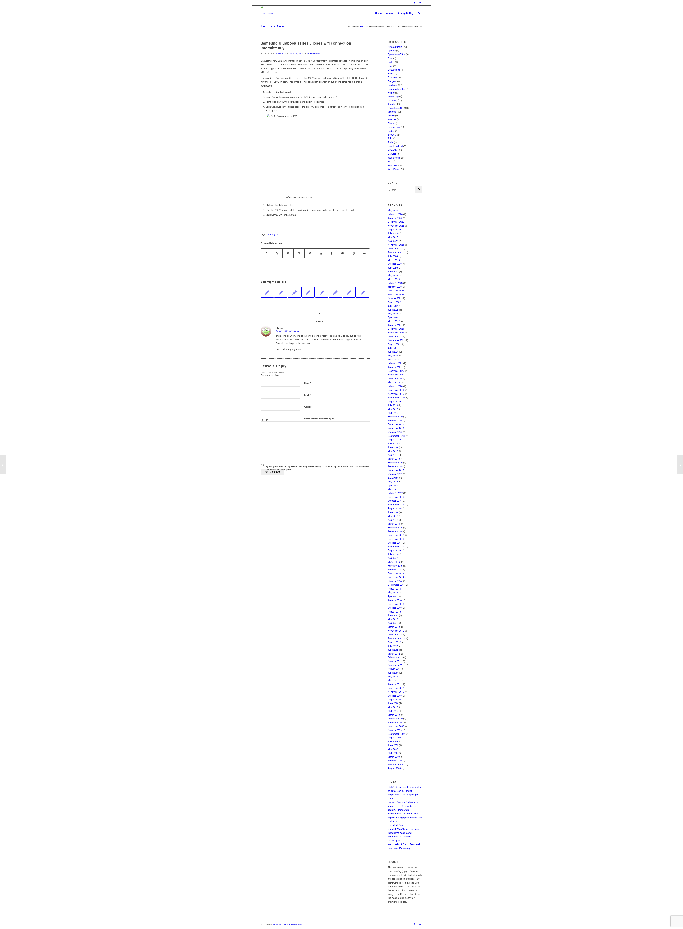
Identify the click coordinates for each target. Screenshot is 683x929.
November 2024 (396, 244)
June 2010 (393, 703)
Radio (391, 131)
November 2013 (396, 604)
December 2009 (396, 726)
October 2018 (395, 432)
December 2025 (396, 221)
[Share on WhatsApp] (299, 253)
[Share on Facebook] (266, 253)
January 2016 (395, 531)
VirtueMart (393, 150)
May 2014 (393, 592)
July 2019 (393, 405)
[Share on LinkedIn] (320, 253)
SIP (390, 138)
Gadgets (392, 81)
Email (307, 394)
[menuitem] (418, 13)
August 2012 (394, 642)
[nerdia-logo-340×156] (267, 13)
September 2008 (396, 764)
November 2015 (396, 539)
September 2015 (396, 546)
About (389, 13)
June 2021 (393, 351)
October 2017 (395, 474)
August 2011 (394, 668)
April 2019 (393, 412)
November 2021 (396, 332)
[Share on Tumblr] (331, 253)
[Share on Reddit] (353, 253)
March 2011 (394, 680)
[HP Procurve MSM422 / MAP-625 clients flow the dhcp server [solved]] (362, 292)
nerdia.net (277, 924)
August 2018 (394, 439)
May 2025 (393, 237)
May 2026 (393, 210)
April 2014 (393, 596)
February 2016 (395, 527)
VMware (392, 153)
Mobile (391, 115)
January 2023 (395, 286)
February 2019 (395, 416)
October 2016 (395, 500)
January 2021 (395, 367)
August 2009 (394, 737)
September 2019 (396, 397)
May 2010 (393, 707)
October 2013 (395, 607)
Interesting (393, 96)
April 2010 (393, 710)
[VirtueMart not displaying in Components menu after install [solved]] (3, 464)
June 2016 (393, 512)
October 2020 (395, 378)
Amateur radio (395, 46)
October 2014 (395, 581)
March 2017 (394, 489)
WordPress (393, 169)
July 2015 (393, 554)
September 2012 (396, 638)
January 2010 (395, 722)
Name (307, 383)
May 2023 (393, 275)
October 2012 (395, 634)
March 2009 (394, 756)
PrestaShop (394, 127)
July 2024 (393, 256)
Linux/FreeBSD (395, 108)
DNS (390, 66)
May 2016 (393, 516)
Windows (392, 165)
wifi (278, 234)
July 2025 (393, 233)
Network (392, 119)
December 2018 (396, 424)
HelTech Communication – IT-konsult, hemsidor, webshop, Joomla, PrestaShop (403, 805)
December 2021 (396, 328)
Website (308, 406)
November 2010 (396, 691)
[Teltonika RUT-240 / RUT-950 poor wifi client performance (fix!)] (280, 292)
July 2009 (393, 741)
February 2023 (395, 283)
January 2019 (395, 420)
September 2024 (396, 252)
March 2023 (394, 279)
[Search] (418, 13)
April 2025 (393, 241)
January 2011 (395, 684)
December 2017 (396, 470)
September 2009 (396, 733)
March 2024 (394, 260)
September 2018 (396, 435)
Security (392, 134)
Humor (391, 92)
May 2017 (393, 481)
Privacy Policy (405, 13)
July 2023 (393, 267)
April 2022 (393, 317)
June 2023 (393, 271)
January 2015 (395, 569)
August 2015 (394, 550)
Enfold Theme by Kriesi (293, 924)
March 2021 (394, 359)
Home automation (397, 88)
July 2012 (393, 646)
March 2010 (394, 714)
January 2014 (395, 600)
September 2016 (396, 504)
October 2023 (395, 263)
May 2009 (393, 749)
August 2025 (394, 229)
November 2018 (396, 428)
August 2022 (394, 302)
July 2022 (393, 305)
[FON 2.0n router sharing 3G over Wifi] (267, 292)
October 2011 (395, 661)
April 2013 (393, 623)
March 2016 (394, 523)
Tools (390, 142)
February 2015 (395, 565)
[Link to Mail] (419, 2)
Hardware (293, 53)
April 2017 (393, 485)
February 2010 (395, 718)
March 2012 (394, 653)
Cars (390, 58)
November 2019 (396, 393)
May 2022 (393, 313)
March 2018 (394, 458)
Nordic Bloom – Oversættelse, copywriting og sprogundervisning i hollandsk (405, 817)
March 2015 (394, 562)
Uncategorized (395, 146)
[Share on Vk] (342, 253)
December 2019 (396, 389)
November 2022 (396, 294)
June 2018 (393, 447)
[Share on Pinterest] (310, 253)
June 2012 (393, 649)
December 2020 (396, 370)
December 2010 (396, 688)
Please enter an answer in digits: (319, 418)
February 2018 (395, 462)
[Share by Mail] (364, 253)
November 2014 (396, 577)
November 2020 (396, 374)
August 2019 (394, 401)
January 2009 (395, 760)
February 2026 (395, 214)
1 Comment (280, 53)
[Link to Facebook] (414, 2)
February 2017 (395, 493)
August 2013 (394, 611)
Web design (394, 157)
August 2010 (394, 699)
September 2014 (396, 584)
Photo (391, 123)
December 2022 (396, 290)
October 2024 (395, 248)
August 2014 (394, 588)
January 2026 (395, 218)
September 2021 (396, 340)
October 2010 (395, 695)
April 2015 (393, 558)
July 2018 (393, 443)
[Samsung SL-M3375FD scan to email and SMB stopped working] (349, 292)
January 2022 (395, 325)
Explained (393, 77)
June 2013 (393, 615)
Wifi (299, 53)
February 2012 (395, 657)
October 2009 (395, 730)
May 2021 (393, 355)
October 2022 (395, 298)
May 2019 (393, 409)
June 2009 (393, 745)
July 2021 (393, 347)
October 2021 (395, 336)
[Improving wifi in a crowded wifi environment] (308, 292)
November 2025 (396, 225)
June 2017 (393, 477)
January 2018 (395, 466)
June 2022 (393, 309)
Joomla (391, 104)
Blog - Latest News (272, 26)
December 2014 (396, 573)
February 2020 (395, 386)
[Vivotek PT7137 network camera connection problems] (321, 292)
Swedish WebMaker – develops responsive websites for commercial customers (404, 832)
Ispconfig (392, 100)
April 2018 (393, 454)
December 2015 (396, 535)
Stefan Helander (313, 53)
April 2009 (393, 752)
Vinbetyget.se (395, 840)
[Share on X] (277, 253)
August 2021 (394, 344)
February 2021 (395, 363)
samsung (271, 234)
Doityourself (394, 69)
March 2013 (394, 626)
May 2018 (393, 451)
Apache (392, 50)
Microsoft (392, 111)
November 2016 (396, 497)
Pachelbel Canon (396, 825)
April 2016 (393, 519)
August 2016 (394, 508)
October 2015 (395, 542)
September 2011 (396, 665)
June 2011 (393, 672)
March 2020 (394, 382)
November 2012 (396, 630)
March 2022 (394, 321)
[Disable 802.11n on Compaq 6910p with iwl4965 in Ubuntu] (294, 292)
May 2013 (393, 619)
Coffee (391, 62)
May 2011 (393, 676)
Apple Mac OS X (396, 54)
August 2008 (394, 768)
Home (378, 13)
